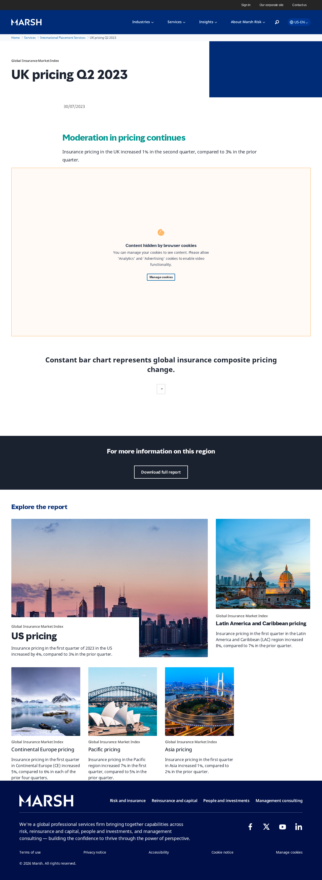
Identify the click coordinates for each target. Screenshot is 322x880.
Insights (206, 21)
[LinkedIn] (299, 827)
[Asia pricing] (199, 701)
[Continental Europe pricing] (45, 701)
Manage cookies (161, 277)
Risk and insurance (128, 800)
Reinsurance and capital (174, 800)
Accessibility (159, 852)
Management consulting (279, 800)
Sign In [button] (246, 5)
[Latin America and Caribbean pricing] (263, 566)
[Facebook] (250, 827)
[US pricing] (109, 588)
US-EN (299, 22)
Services (175, 21)
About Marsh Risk (246, 21)
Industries (141, 21)
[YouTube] (282, 827)
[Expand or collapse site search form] (277, 22)
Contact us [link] (299, 5)
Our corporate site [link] (271, 5)
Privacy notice (95, 852)
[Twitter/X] (266, 827)
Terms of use (30, 852)
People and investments (226, 800)
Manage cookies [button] (289, 852)
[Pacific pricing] (122, 701)
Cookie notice (222, 852)
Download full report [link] (161, 472)
